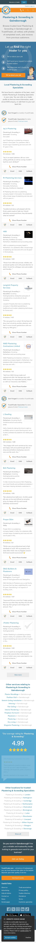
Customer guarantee (25, 902)
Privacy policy (23, 890)
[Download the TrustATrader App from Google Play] (11, 915)
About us (4, 887)
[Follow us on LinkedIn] (23, 909)
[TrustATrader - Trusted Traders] (6, 9)
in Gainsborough (18, 694)
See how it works (18, 878)
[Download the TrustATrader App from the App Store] (25, 915)
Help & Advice (6, 893)
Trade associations (25, 887)
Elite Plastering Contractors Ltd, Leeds (16, 759)
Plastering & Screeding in (18, 794)
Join (23, 2)
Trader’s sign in (30, 6)
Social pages (5, 902)
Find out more (23, 121)
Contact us (5, 896)
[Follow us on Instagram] (18, 909)
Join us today (18, 858)
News (3, 899)
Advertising (5, 890)
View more (18, 675)
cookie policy (24, 931)
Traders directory (24, 893)
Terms (21, 899)
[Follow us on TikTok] (27, 909)
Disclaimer (22, 896)
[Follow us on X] (13, 909)
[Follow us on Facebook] (9, 909)
